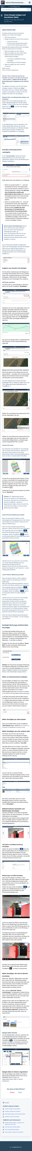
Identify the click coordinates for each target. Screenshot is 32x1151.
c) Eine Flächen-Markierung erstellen (17, 45)
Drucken (7, 1102)
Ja (21, 1092)
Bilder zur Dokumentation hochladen (12, 49)
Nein (13, 1092)
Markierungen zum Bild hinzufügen (16, 62)
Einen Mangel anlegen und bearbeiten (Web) (15, 1114)
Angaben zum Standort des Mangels (11, 35)
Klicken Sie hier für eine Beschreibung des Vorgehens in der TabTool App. (15, 81)
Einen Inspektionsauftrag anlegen (12, 1127)
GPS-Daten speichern (10, 37)
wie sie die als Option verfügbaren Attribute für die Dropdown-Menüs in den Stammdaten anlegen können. (15, 670)
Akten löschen (6, 68)
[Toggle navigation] (29, 2)
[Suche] (29, 9)
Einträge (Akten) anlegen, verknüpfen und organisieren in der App (14, 1123)
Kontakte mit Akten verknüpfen (12, 1116)
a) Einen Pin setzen (12, 41)
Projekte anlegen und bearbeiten (12, 1108)
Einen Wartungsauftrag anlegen (12, 1129)
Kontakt (25, 188)
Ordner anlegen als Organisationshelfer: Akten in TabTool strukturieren (12, 1079)
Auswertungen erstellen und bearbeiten (14, 1132)
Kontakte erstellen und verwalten (12, 1111)
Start (2, 6)
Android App (25, 693)
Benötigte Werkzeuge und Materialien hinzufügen (15, 47)
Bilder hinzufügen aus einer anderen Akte (15, 53)
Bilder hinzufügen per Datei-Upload (14, 51)
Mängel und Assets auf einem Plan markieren (17, 39)
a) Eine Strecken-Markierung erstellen (17, 43)
